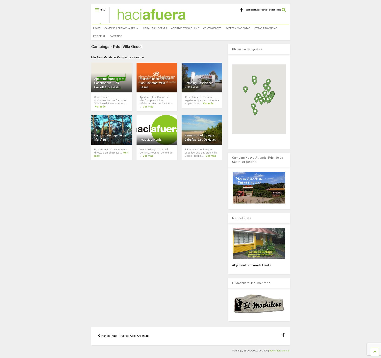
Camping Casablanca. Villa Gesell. (199, 85)
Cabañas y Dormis (155, 28)
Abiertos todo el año (185, 28)
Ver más (100, 106)
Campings (116, 36)
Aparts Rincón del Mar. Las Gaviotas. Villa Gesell (155, 83)
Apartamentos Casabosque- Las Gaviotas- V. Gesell (107, 83)
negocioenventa (151, 139)
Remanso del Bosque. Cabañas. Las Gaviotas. (200, 137)
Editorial (99, 36)
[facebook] (241, 9)
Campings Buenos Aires (119, 28)
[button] (256, 99)
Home (96, 28)
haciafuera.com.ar (279, 350)
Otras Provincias (265, 28)
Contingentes (212, 28)
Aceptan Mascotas (237, 28)
